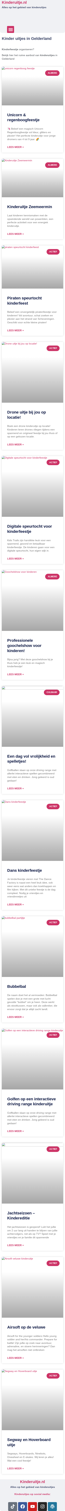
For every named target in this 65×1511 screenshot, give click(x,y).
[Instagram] (42, 1506)
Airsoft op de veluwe (26, 1327)
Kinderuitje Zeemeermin (29, 207)
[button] (10, 29)
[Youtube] (32, 1506)
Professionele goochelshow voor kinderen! (24, 645)
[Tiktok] (12, 1506)
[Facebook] (22, 1506)
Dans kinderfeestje (24, 870)
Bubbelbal (16, 986)
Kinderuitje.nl (14, 2)
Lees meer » (15, 147)
